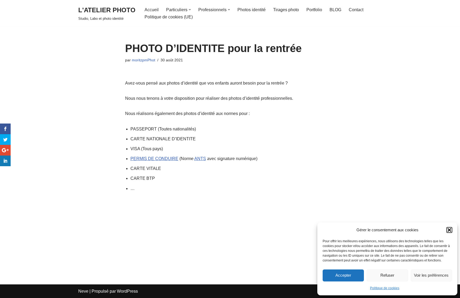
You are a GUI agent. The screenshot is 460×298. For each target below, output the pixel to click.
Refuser (387, 275)
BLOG (335, 9)
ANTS (200, 158)
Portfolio (314, 9)
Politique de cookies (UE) (169, 17)
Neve (83, 291)
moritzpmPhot (143, 60)
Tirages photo (286, 9)
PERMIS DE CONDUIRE (154, 158)
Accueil (152, 9)
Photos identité (251, 9)
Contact (356, 9)
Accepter (343, 275)
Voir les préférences (431, 275)
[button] (449, 230)
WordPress (127, 291)
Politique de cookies (384, 288)
